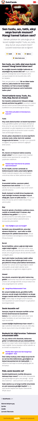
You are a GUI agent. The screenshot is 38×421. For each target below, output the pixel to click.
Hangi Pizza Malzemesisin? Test (15, 288)
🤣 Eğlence (27, 54)
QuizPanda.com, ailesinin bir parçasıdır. (19, 418)
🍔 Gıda (18, 54)
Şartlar (3, 406)
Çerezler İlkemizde (7, 411)
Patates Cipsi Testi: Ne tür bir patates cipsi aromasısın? (17, 164)
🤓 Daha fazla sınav (19, 58)
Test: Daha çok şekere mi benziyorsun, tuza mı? (18, 113)
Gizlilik (3, 409)
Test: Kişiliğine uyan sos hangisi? (16, 226)
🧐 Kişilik (9, 54)
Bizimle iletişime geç (8, 403)
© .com (7, 398)
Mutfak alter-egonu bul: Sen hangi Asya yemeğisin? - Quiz (18, 352)
